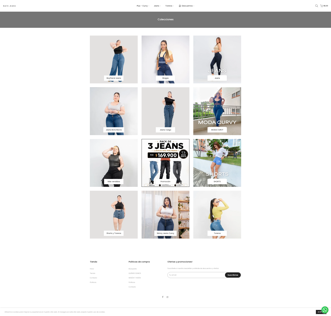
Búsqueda (133, 269)
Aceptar (321, 312)
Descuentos (187, 6)
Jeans (156, 6)
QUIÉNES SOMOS (135, 273)
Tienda (92, 273)
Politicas (93, 282)
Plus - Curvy (142, 6)
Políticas (132, 282)
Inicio (92, 269)
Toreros (168, 6)
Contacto (93, 278)
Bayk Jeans (9, 6)
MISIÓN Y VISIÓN (135, 278)
